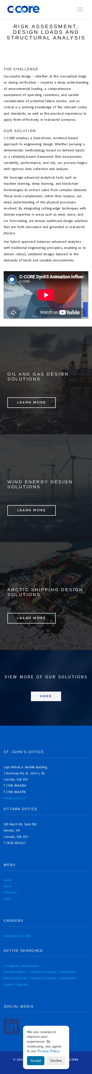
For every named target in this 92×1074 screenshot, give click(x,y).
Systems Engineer (15, 984)
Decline (56, 1060)
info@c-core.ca (14, 798)
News (7, 899)
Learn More (31, 402)
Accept (35, 1060)
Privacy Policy (48, 1051)
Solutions (10, 892)
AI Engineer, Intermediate (21, 966)
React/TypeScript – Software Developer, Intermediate (40, 978)
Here (46, 696)
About (8, 886)
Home (8, 880)
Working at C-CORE (17, 936)
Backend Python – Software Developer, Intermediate (40, 972)
